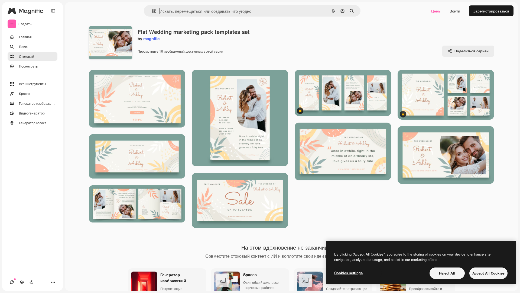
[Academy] (21, 282)
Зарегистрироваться (491, 11)
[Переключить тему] (31, 282)
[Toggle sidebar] (53, 11)
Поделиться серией (471, 50)
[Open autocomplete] (151, 11)
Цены (436, 11)
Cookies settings (348, 272)
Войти (455, 11)
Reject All (447, 273)
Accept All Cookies (488, 273)
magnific (151, 39)
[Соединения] (12, 282)
